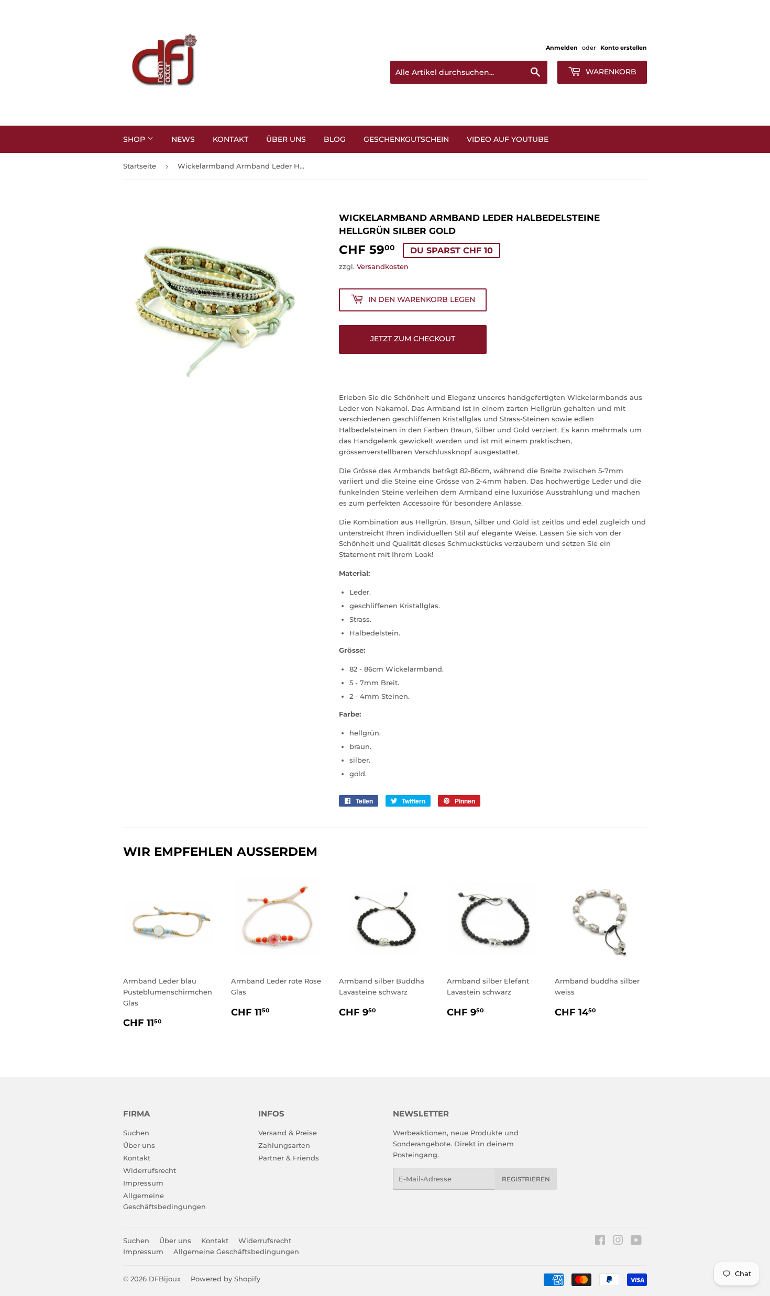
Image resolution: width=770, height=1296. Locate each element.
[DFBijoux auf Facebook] (600, 1241)
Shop (135, 139)
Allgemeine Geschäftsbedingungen (236, 1251)
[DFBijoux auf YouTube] (636, 1241)
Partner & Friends (288, 1158)
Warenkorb (610, 71)
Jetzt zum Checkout (412, 338)
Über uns (139, 1145)
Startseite (139, 166)
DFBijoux (165, 1279)
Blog (335, 139)
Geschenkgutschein (406, 139)
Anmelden (562, 47)
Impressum (143, 1183)
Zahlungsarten (284, 1145)
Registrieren (526, 1179)
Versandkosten (383, 266)
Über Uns (286, 139)
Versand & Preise (287, 1133)
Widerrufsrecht (149, 1170)
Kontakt (230, 139)
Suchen (136, 1133)
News (183, 139)
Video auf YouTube (507, 139)
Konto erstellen (623, 47)
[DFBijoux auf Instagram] (618, 1241)
